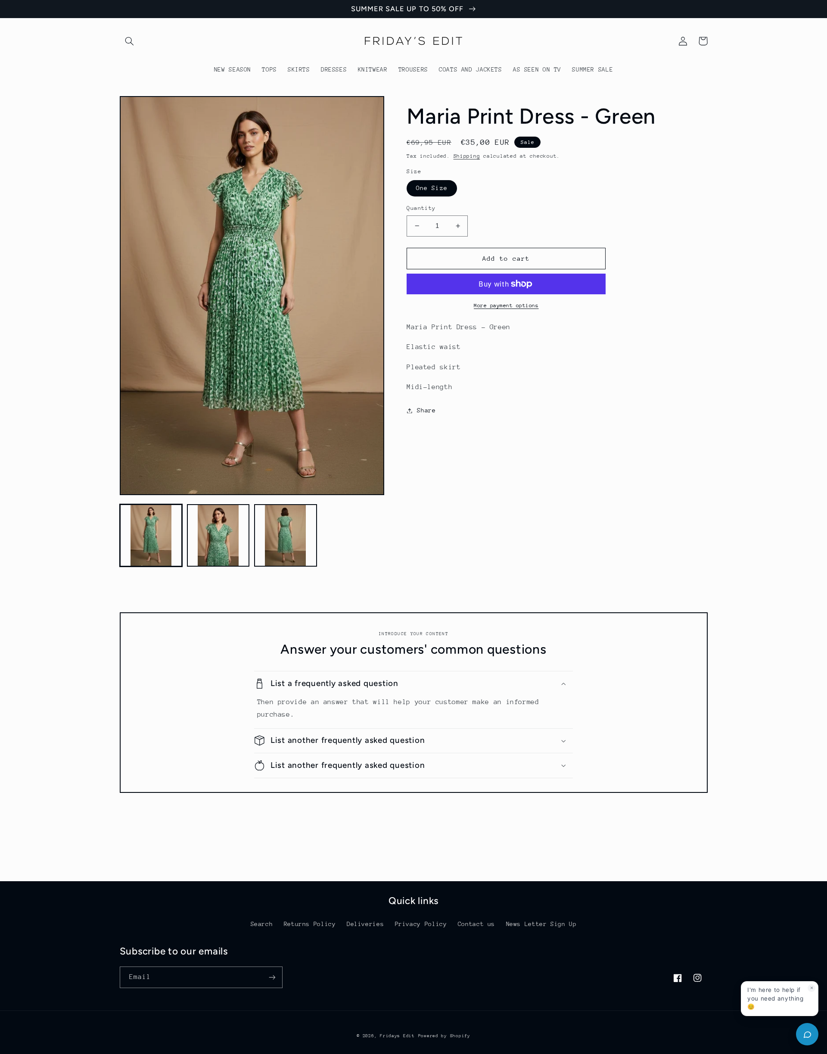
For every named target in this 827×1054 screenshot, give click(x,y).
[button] (130, 41)
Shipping (467, 156)
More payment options (506, 305)
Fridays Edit (397, 1035)
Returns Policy (310, 923)
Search (262, 923)
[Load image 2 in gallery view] (218, 535)
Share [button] (426, 410)
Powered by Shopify (444, 1035)
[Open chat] (807, 1034)
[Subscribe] (272, 977)
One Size (431, 187)
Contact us (476, 923)
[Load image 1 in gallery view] (151, 535)
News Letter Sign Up (541, 923)
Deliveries (365, 923)
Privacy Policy (421, 923)
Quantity (421, 208)
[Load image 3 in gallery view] (285, 535)
